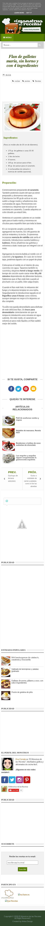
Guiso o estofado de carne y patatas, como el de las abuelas (30, 481)
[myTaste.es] (24, 894)
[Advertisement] (22, 90)
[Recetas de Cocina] (7, 894)
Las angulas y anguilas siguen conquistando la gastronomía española (26, 458)
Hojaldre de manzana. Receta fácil (28, 431)
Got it (29, 13)
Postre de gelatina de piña (22, 692)
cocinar (17, 81)
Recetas (37, 81)
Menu (8, 37)
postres (27, 81)
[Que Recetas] (11, 901)
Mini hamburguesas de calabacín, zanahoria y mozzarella (25, 658)
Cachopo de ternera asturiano (13, 478)
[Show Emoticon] (7, 501)
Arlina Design (27, 921)
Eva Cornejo (21, 759)
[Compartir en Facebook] (11, 389)
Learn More (19, 13)
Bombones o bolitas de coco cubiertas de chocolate (28, 444)
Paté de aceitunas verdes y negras (27, 419)
